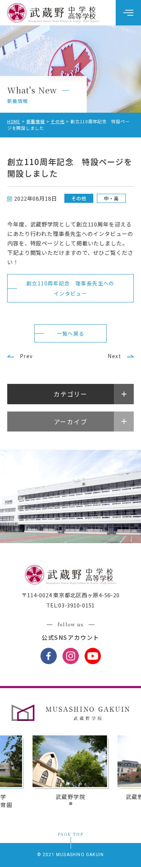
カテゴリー (70, 393)
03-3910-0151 (76, 605)
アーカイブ (70, 421)
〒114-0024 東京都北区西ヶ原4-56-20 (71, 595)
